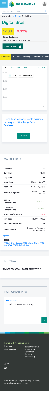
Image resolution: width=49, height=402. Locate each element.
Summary (5, 56)
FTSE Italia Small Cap (21, 245)
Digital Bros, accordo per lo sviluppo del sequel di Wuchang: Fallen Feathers (23, 122)
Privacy (7, 383)
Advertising (29, 356)
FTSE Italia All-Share (31, 243)
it (8, 364)
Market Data (12, 159)
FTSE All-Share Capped (13, 243)
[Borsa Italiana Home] (22, 4)
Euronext (8, 346)
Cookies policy (16, 383)
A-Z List (16, 16)
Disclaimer (35, 381)
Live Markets (10, 349)
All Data (16, 56)
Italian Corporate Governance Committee (31, 349)
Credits (25, 383)
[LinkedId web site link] (5, 368)
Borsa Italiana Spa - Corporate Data (17, 381)
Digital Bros (13, 22)
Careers (28, 354)
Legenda (5, 236)
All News (23, 136)
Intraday (26, 56)
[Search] (44, 12)
